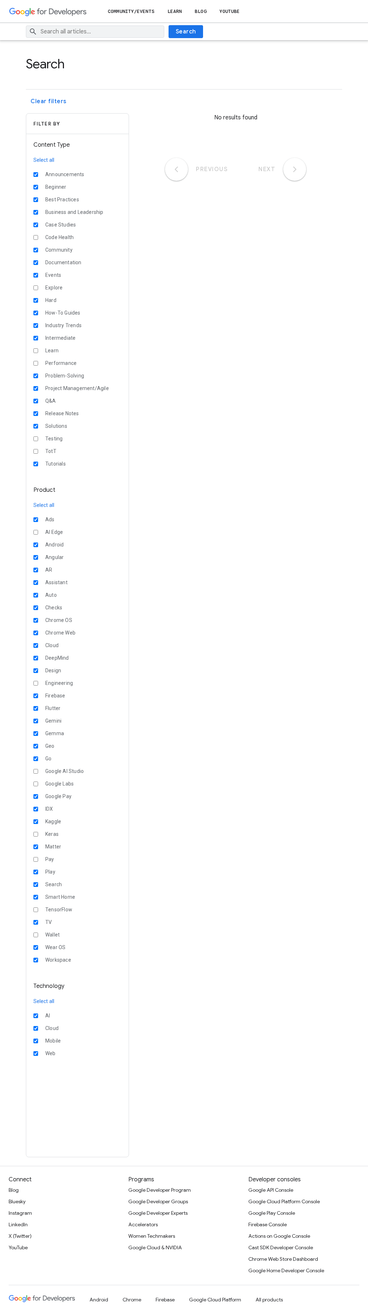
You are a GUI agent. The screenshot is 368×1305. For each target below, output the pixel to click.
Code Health (59, 237)
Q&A (50, 401)
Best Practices (62, 199)
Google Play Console (271, 1213)
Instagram (20, 1213)
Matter (53, 847)
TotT (50, 451)
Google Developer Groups (158, 1201)
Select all (43, 160)
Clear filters (48, 101)
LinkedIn (18, 1224)
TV (48, 922)
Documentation (63, 262)
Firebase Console (267, 1224)
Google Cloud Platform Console (284, 1201)
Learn (174, 11)
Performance (61, 363)
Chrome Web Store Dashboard (283, 1259)
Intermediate (60, 338)
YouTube (230, 11)
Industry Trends (63, 325)
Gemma (54, 733)
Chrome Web (60, 633)
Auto (51, 595)
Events (53, 275)
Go (48, 758)
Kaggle (53, 821)
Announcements (64, 174)
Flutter (52, 708)
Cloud (52, 645)
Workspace (58, 960)
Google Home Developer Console (286, 1270)
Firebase (55, 696)
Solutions (56, 426)
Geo (50, 746)
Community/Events (131, 11)
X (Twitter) (20, 1236)
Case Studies (60, 225)
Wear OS (55, 947)
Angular (54, 557)
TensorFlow (58, 909)
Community (59, 250)
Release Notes (62, 413)
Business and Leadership (74, 212)
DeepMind (57, 658)
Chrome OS (58, 620)
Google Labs (59, 784)
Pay (49, 859)
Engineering (59, 683)
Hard (50, 300)
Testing (54, 438)
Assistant (56, 582)
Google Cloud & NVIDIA (155, 1247)
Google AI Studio (64, 771)
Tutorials (55, 464)
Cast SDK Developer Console (280, 1247)
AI (47, 1015)
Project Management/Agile (77, 388)
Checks (53, 607)
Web (50, 1053)
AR (48, 570)
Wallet (52, 935)
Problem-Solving (64, 376)
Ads (50, 519)
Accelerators (143, 1224)
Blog (200, 11)
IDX (49, 809)
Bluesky (17, 1201)
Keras (52, 834)
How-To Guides (62, 313)
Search (186, 31)
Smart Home (60, 897)
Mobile (53, 1041)
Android (54, 545)
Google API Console (270, 1190)
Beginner (55, 187)
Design (53, 670)
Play (50, 872)
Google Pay (58, 796)
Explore (54, 287)
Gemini (53, 721)
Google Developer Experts (158, 1213)
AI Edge (54, 532)
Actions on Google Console (279, 1236)
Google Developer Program (159, 1190)
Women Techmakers (151, 1236)
